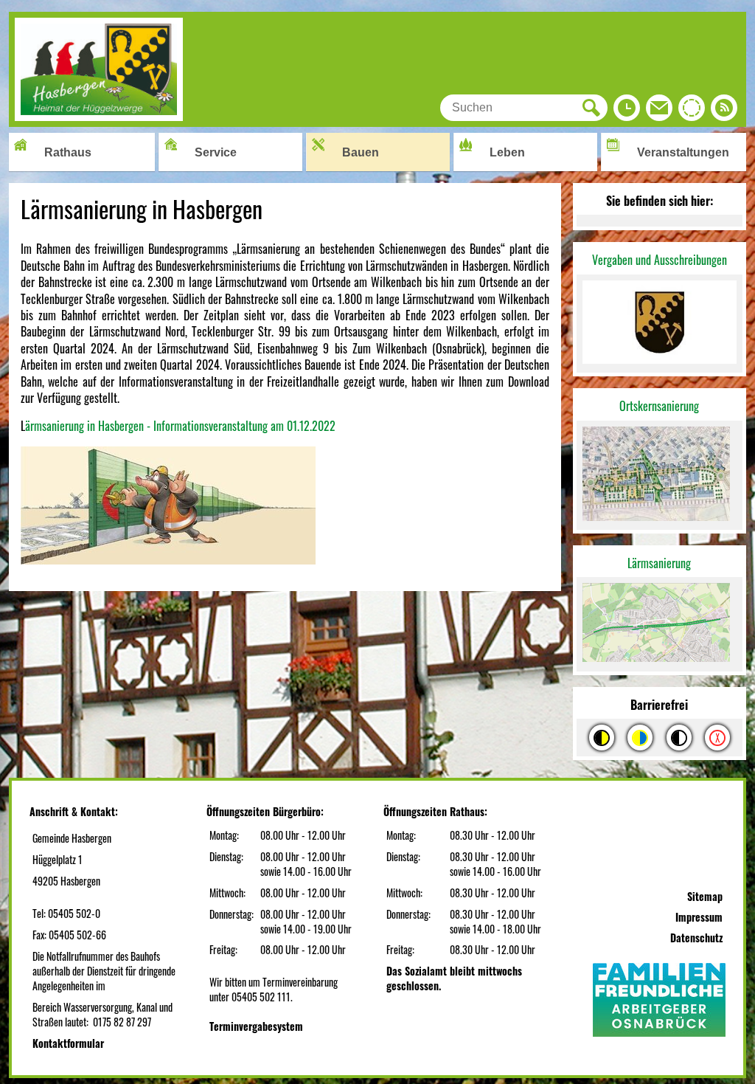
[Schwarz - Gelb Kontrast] (601, 737)
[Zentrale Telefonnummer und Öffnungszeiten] (627, 111)
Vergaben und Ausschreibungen (659, 260)
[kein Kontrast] (717, 737)
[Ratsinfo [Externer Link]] (691, 111)
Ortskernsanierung (659, 406)
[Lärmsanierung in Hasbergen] (659, 624)
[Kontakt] (659, 111)
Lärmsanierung (659, 563)
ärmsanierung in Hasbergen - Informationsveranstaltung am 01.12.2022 (180, 426)
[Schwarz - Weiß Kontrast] (679, 737)
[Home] (99, 116)
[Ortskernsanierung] (659, 475)
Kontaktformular (68, 1043)
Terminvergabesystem (256, 1026)
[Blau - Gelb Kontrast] (640, 737)
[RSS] (724, 111)
